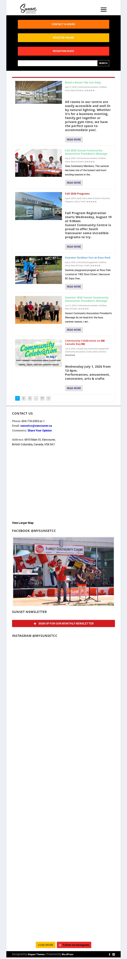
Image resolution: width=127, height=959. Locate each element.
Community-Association (88, 87)
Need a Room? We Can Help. (83, 82)
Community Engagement (87, 262)
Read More (74, 139)
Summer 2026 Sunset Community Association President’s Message (86, 299)
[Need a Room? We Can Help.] (38, 92)
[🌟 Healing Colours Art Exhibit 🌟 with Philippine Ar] (89, 806)
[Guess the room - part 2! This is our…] (89, 746)
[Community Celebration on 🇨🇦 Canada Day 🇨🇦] (38, 353)
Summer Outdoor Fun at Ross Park (88, 257)
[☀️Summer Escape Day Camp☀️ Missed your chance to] (37, 865)
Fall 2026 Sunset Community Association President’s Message (86, 152)
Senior (76, 202)
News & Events (77, 90)
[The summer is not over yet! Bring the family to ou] (37, 687)
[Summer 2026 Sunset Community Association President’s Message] (38, 310)
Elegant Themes (36, 954)
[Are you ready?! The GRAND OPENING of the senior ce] (37, 806)
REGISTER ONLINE (63, 37)
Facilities (103, 87)
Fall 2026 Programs (77, 193)
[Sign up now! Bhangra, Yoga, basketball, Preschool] (89, 925)
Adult (79, 198)
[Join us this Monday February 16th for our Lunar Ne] (37, 925)
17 (42, 398)
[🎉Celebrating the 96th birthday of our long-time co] (89, 895)
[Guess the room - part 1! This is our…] (37, 776)
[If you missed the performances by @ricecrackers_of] (89, 657)
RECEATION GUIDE (63, 51)
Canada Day (82, 349)
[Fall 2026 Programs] (38, 206)
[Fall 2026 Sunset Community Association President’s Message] (38, 163)
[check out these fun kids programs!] (37, 895)
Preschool (105, 198)
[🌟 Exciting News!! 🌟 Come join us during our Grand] (89, 836)
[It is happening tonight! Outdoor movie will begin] (37, 657)
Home (67, 90)
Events (89, 352)
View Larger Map (22, 522)
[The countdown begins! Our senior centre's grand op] (89, 776)
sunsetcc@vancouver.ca (36, 425)
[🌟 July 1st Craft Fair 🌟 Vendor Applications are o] (37, 836)
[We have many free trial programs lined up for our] (89, 716)
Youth (82, 202)
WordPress (67, 954)
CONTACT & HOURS (63, 24)
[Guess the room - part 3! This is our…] (37, 746)
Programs (69, 202)
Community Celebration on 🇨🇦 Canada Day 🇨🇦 (84, 342)
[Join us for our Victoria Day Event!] (37, 716)
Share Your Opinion (40, 430)
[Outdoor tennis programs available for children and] (89, 687)
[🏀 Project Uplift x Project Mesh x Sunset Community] (89, 865)
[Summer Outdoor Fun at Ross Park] (38, 270)
